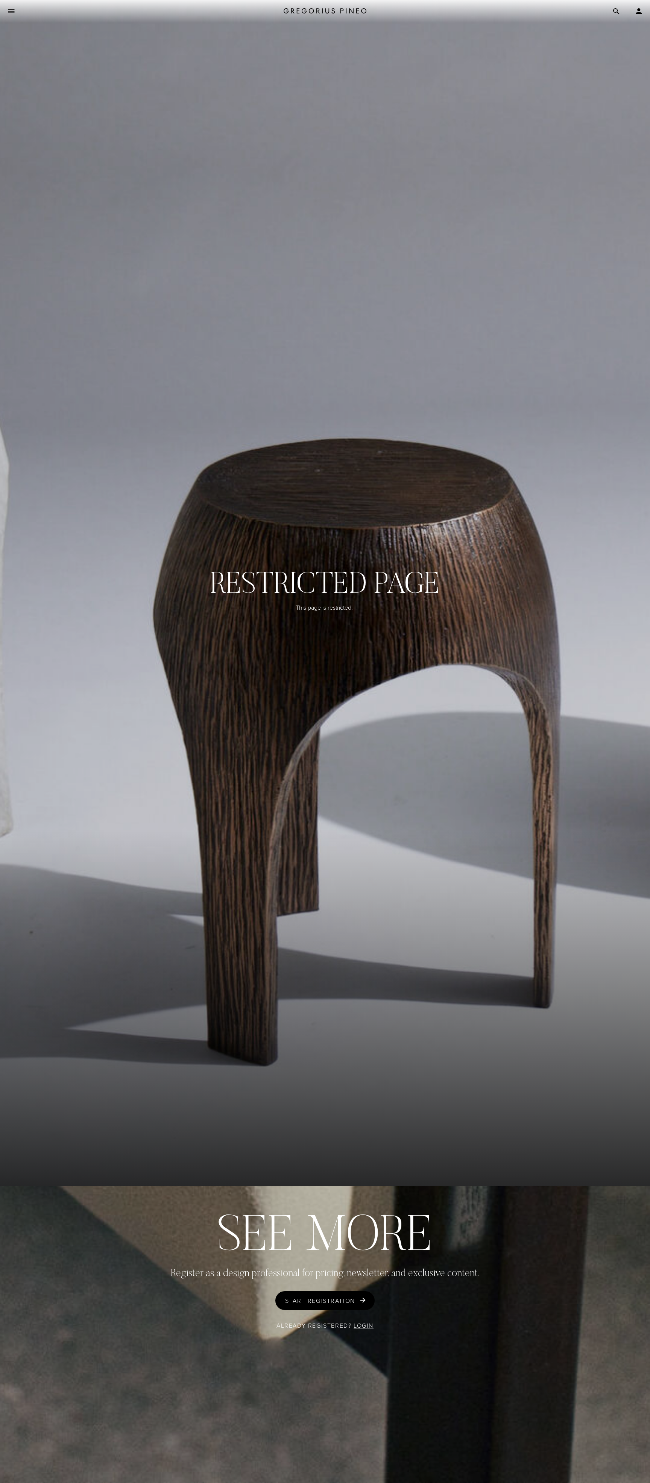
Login (364, 1325)
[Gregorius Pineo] (325, 11)
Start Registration (320, 1300)
